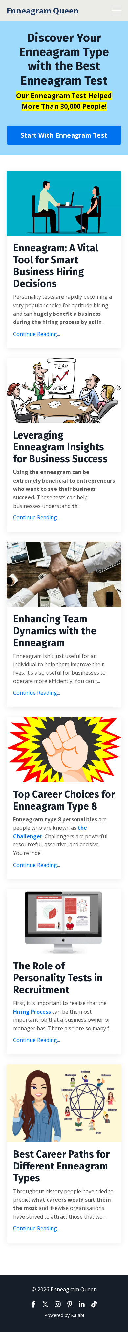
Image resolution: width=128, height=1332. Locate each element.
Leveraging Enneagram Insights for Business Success (60, 447)
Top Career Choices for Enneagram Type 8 (64, 800)
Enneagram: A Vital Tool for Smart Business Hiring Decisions (55, 265)
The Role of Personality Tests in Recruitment (58, 978)
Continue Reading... (36, 334)
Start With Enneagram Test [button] (64, 135)
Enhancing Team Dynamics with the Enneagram (54, 631)
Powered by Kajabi (64, 1315)
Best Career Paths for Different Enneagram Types (61, 1166)
